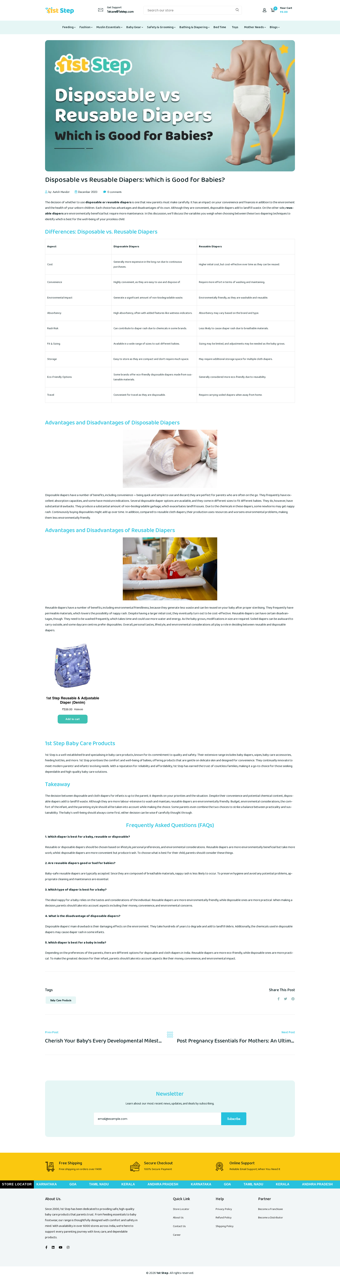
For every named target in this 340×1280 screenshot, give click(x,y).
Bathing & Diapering (193, 27)
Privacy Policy (224, 1209)
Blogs (274, 27)
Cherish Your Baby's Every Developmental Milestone (106, 1041)
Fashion (85, 27)
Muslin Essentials (108, 27)
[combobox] (192, 10)
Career (177, 1235)
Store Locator (181, 1209)
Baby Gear (133, 27)
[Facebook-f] (46, 1247)
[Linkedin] (53, 1247)
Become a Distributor (270, 1217)
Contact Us (179, 1226)
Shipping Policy (225, 1226)
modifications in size (220, 618)
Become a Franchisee (270, 1209)
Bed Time (219, 27)
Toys (235, 27)
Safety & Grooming (160, 27)
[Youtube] (60, 1247)
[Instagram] (68, 1247)
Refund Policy (224, 1217)
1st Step (50, 754)
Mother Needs (254, 27)
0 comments (114, 192)
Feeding (68, 27)
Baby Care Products (60, 1000)
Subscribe (233, 1118)
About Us (178, 1217)
